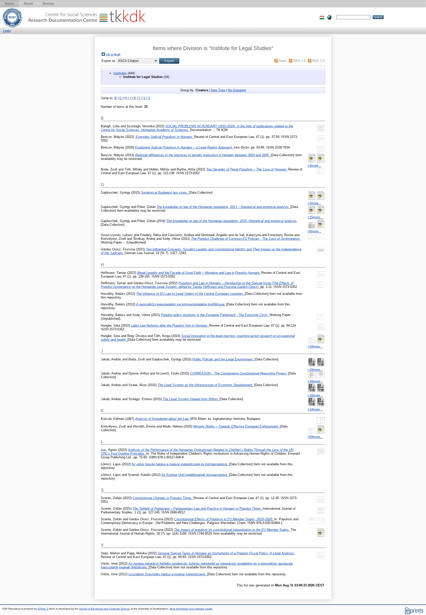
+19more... (315, 370)
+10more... (315, 346)
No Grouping (237, 90)
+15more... (315, 217)
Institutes (120, 73)
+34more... (315, 381)
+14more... (315, 409)
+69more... (315, 437)
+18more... (315, 395)
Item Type (218, 90)
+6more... (314, 231)
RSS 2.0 (318, 61)
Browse (48, 3)
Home (9, 3)
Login (7, 31)
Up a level (113, 54)
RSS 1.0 (299, 61)
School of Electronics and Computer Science (104, 608)
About (28, 3)
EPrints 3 (43, 608)
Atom (282, 61)
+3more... (314, 166)
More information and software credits (191, 608)
